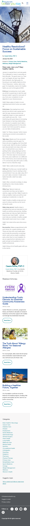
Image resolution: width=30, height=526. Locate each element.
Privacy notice (6, 502)
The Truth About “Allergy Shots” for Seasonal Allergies (14, 345)
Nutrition (5, 446)
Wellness (5, 470)
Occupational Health (9, 448)
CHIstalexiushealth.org (8, 496)
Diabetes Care (7, 427)
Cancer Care (6, 425)
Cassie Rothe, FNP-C (10, 56)
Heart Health (6, 438)
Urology (5, 466)
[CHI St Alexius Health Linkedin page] (25, 509)
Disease (5, 429)
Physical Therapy (8, 458)
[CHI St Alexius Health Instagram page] (3, 512)
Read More (7, 320)
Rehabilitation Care (8, 462)
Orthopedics (6, 450)
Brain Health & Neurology (10, 423)
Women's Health (7, 472)
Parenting (5, 452)
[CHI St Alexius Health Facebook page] (12, 509)
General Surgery (7, 436)
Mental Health (7, 444)
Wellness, (5, 63)
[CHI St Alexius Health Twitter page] (16, 509)
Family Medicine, (22, 61)
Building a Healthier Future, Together (11, 386)
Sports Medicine (7, 464)
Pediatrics (5, 454)
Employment (6, 430)
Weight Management (14, 63)
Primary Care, (13, 61)
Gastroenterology (8, 434)
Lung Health (6, 440)
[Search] (22, 3)
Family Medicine (7, 432)
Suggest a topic (6, 499)
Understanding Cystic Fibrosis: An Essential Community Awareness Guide (13, 300)
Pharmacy (6, 456)
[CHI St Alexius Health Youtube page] (20, 509)
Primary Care (7, 460)
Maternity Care (7, 442)
